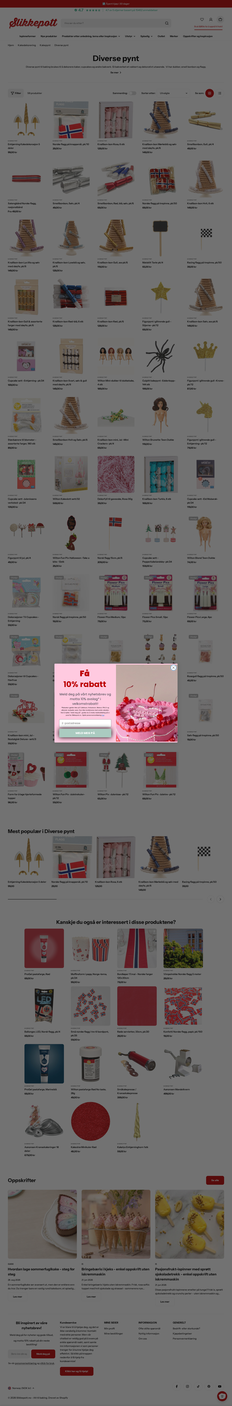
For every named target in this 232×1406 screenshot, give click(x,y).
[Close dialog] (173, 667)
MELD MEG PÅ (85, 733)
